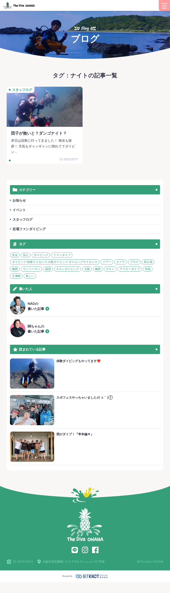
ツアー (106, 262)
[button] (164, 5)
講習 (48, 269)
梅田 (98, 269)
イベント (19, 210)
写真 (148, 269)
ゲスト (110, 269)
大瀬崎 (16, 276)
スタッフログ (23, 219)
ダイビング (41, 255)
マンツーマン (31, 269)
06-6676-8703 (23, 561)
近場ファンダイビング (29, 229)
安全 (15, 255)
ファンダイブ (61, 255)
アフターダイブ (130, 269)
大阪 (87, 269)
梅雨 (15, 269)
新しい (30, 276)
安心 (26, 255)
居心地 (148, 262)
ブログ (134, 262)
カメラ (120, 262)
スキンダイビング (67, 269)
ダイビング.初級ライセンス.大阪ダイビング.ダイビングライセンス (54, 262)
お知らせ (19, 200)
